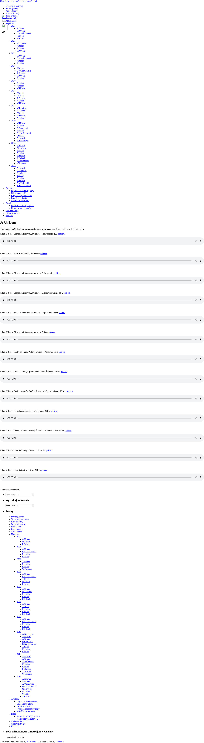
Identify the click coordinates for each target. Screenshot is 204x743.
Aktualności (16, 531)
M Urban (21, 51)
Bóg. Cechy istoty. (19, 198)
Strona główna (12, 8)
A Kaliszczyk (22, 140)
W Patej (20, 175)
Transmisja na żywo (14, 6)
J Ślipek (20, 36)
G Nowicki (22, 170)
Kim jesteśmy (11, 11)
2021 (13, 53)
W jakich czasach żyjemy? (22, 190)
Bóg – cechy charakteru (21, 195)
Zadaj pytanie (17, 529)
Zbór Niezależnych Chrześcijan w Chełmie (19, 1)
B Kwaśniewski (24, 58)
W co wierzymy (13, 13)
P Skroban (21, 148)
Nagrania (15, 534)
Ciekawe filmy (12, 210)
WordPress (31, 742)
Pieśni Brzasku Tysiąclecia (22, 205)
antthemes (60, 742)
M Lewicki (21, 108)
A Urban (20, 48)
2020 (13, 81)
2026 (13, 66)
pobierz (61, 234)
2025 (13, 91)
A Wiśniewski (23, 160)
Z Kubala (21, 173)
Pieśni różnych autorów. (21, 208)
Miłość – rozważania (20, 200)
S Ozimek (21, 158)
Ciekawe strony (12, 213)
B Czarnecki (22, 128)
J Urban (20, 96)
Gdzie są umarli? (18, 193)
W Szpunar (22, 43)
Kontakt (9, 215)
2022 (13, 41)
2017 (13, 165)
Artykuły (9, 188)
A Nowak (21, 138)
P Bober (20, 38)
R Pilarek (21, 73)
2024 (13, 106)
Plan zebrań (16, 527)
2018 (13, 143)
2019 (13, 120)
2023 (19, 571)
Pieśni (8, 203)
